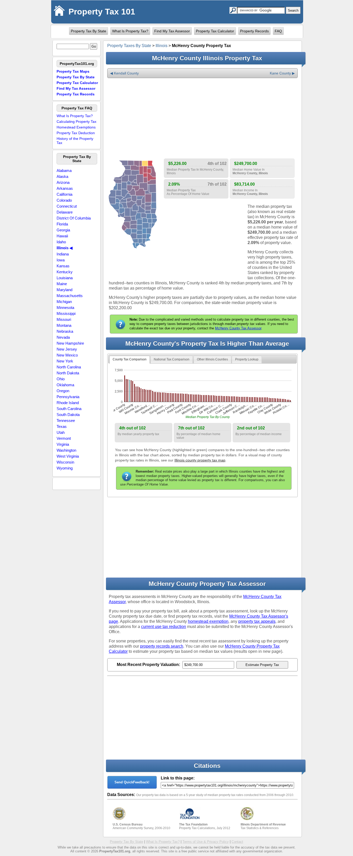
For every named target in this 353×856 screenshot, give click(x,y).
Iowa (61, 260)
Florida (62, 224)
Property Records (254, 31)
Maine (62, 284)
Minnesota (65, 307)
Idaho (61, 242)
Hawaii (62, 236)
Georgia (63, 230)
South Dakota (68, 414)
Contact (237, 842)
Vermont (64, 438)
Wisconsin (65, 462)
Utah (61, 432)
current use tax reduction (163, 626)
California (64, 194)
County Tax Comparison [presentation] (130, 359)
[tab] (129, 359)
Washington (66, 450)
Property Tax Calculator (215, 31)
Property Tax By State (88, 31)
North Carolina (69, 367)
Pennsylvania (68, 397)
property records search (161, 646)
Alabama (64, 170)
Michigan (64, 301)
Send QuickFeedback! (131, 782)
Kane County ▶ (282, 73)
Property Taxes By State (129, 45)
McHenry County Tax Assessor (238, 328)
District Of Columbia (74, 218)
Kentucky (65, 272)
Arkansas (65, 188)
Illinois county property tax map (199, 460)
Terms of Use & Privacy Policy (205, 842)
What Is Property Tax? (130, 31)
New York (65, 361)
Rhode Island (68, 402)
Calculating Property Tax (76, 121)
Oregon (63, 391)
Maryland (64, 289)
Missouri (64, 319)
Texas (62, 426)
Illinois (161, 45)
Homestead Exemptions (76, 127)
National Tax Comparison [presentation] (171, 359)
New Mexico (67, 355)
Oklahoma (65, 385)
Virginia (63, 444)
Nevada (63, 337)
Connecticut (67, 206)
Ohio (61, 379)
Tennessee (66, 420)
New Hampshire (70, 343)
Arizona (63, 182)
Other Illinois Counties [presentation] (212, 359)
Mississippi (66, 313)
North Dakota (68, 373)
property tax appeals (256, 621)
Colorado (64, 200)
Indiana (63, 254)
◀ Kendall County (124, 73)
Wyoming (65, 468)
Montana (64, 325)
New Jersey (67, 349)
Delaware (65, 212)
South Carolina (69, 408)
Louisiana (65, 278)
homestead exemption (208, 621)
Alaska (62, 176)
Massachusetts (70, 295)
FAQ (278, 31)
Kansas (63, 266)
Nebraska (65, 331)
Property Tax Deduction (76, 133)
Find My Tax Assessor (172, 31)
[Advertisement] (202, 118)
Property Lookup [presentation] (246, 359)
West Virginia (68, 456)
